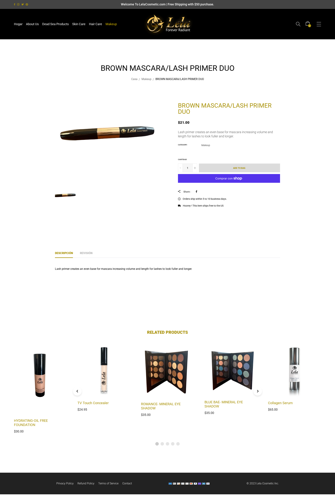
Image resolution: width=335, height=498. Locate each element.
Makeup (111, 24)
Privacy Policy (65, 483)
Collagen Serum (216, 403)
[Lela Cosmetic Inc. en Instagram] (18, 4)
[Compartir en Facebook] (197, 191)
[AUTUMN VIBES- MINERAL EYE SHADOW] (173, 94)
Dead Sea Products (55, 24)
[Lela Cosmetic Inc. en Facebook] (14, 4)
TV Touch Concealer (29, 403)
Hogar (18, 24)
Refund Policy (85, 483)
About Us (32, 24)
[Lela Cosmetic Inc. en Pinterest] (27, 4)
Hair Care (95, 24)
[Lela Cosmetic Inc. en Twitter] (22, 4)
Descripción (64, 253)
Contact (127, 483)
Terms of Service (108, 483)
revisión (86, 253)
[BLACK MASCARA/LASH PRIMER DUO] (164, 94)
